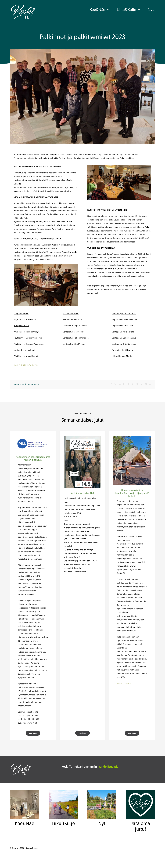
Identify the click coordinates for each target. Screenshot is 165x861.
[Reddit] (120, 384)
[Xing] (146, 384)
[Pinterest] (137, 384)
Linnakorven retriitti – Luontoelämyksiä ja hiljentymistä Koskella (132, 493)
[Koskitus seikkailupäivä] (82, 437)
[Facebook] (111, 384)
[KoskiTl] (24, 6)
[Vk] (141, 384)
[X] (115, 384)
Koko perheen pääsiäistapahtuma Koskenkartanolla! (33, 458)
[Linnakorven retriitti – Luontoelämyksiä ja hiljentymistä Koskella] (132, 437)
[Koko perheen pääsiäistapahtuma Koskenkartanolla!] (33, 437)
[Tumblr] (133, 384)
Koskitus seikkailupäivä (82, 493)
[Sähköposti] (150, 384)
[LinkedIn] (124, 384)
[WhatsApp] (128, 384)
